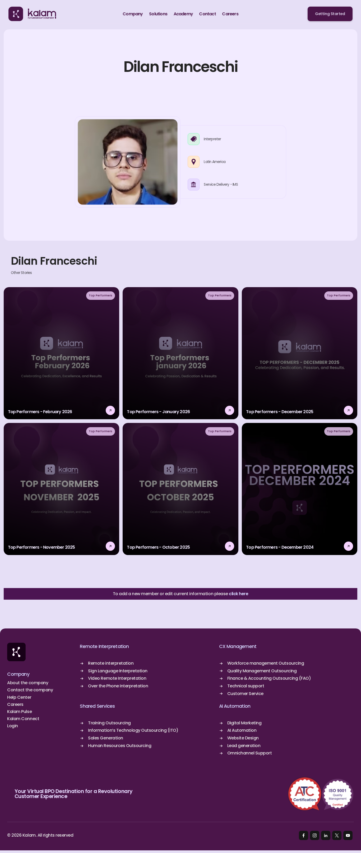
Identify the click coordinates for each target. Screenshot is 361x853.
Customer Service (245, 694)
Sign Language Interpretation (117, 671)
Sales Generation (105, 738)
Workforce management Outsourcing (265, 663)
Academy (183, 14)
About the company (27, 683)
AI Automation (235, 706)
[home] (32, 14)
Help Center (19, 697)
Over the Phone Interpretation (118, 686)
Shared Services (97, 706)
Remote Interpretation (104, 646)
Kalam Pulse (19, 712)
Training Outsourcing (109, 723)
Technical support (245, 686)
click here (238, 594)
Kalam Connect (23, 719)
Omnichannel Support (249, 753)
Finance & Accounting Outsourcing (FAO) (269, 678)
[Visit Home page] (16, 652)
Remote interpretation (110, 663)
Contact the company (30, 690)
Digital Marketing (244, 723)
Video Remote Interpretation (117, 678)
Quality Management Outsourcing (262, 671)
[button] (133, 14)
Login (12, 726)
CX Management (238, 646)
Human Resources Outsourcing (119, 746)
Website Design (243, 738)
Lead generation (244, 746)
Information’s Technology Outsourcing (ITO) (133, 730)
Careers (15, 704)
